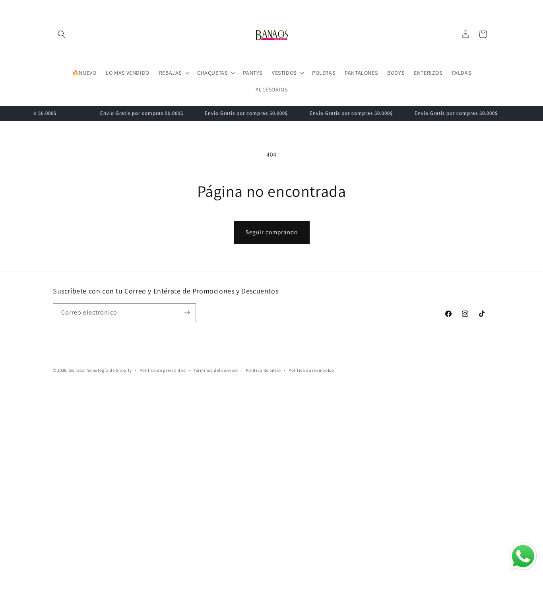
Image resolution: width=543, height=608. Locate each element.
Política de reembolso (311, 370)
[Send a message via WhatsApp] (523, 556)
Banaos (77, 370)
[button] (61, 34)
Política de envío (263, 370)
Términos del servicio (216, 370)
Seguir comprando (272, 232)
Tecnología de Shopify (109, 370)
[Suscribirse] (187, 312)
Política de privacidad (163, 370)
